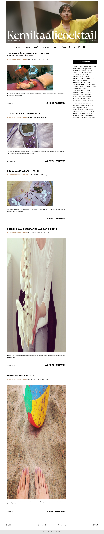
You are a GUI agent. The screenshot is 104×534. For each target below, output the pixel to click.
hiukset (75, 72)
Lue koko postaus (54, 103)
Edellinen (9, 525)
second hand (81, 103)
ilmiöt (86, 72)
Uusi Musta (76, 111)
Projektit (45, 47)
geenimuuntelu (87, 68)
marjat (83, 93)
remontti (83, 101)
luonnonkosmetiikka (79, 88)
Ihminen (81, 72)
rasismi (83, 99)
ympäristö (84, 117)
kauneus (87, 74)
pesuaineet (82, 97)
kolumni (83, 80)
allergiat (76, 66)
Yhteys (54, 47)
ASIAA (81, 66)
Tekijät (36, 47)
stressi (83, 105)
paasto (75, 97)
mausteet (76, 95)
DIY (95, 66)
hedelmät (84, 70)
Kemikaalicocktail (78, 76)
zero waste (92, 117)
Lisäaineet (88, 86)
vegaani (75, 113)
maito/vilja (76, 93)
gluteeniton (76, 70)
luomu (94, 86)
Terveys (85, 107)
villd (92, 113)
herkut (90, 70)
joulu (90, 72)
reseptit (90, 101)
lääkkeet (75, 84)
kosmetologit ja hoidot (79, 82)
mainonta (88, 91)
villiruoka (76, 115)
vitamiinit (89, 115)
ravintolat (76, 101)
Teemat (27, 47)
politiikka (89, 97)
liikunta (81, 86)
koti (89, 82)
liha (93, 84)
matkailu (88, 93)
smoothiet (76, 105)
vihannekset (82, 113)
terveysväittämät (78, 109)
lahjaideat (82, 84)
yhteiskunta (76, 117)
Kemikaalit (88, 76)
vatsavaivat (91, 111)
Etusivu (18, 47)
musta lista (88, 95)
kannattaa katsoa (78, 74)
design (91, 66)
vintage (82, 115)
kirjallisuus (90, 78)
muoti (81, 95)
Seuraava (95, 525)
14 (65, 525)
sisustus (88, 103)
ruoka (75, 103)
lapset (88, 84)
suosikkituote (90, 105)
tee (74, 107)
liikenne (75, 86)
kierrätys (83, 78)
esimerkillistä (77, 68)
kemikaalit (76, 78)
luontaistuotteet (78, 91)
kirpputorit (76, 80)
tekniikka (79, 107)
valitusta (83, 111)
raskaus (89, 99)
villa (88, 113)
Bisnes (86, 66)
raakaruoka (76, 99)
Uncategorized (89, 109)
